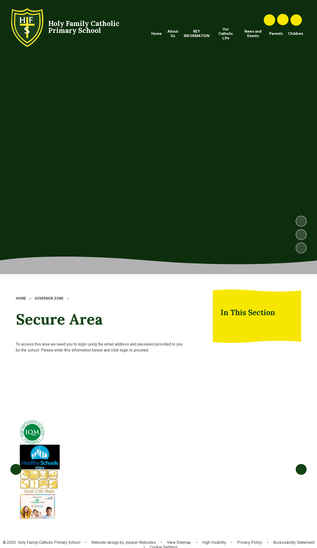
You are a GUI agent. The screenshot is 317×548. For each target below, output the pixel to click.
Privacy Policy (249, 542)
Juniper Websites (140, 542)
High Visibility (214, 542)
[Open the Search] (269, 20)
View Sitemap (179, 542)
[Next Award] (301, 469)
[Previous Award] (15, 469)
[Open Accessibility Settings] (296, 20)
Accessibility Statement (294, 542)
